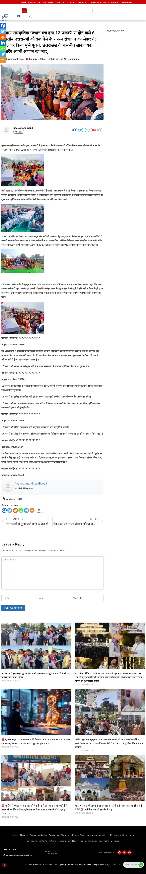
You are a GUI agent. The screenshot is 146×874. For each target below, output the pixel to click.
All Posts (19, 132)
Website (77, 598)
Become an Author (45, 2)
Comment (9, 559)
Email (41, 598)
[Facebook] (4, 510)
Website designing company (97, 864)
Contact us (59, 2)
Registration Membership (121, 2)
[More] (32, 510)
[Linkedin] (3, 43)
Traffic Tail (115, 864)
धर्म (69, 841)
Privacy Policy (83, 2)
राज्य (81, 841)
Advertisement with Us (100, 2)
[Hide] (1, 65)
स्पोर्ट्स (106, 841)
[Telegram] (26, 510)
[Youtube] (129, 852)
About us (32, 2)
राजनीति (63, 841)
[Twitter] (9, 510)
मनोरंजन (52, 841)
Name (6, 598)
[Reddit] (15, 510)
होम (28, 841)
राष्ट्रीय (34, 841)
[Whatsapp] (20, 510)
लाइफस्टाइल (92, 841)
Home (23, 2)
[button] (24, 10)
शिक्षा (101, 841)
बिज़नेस (75, 841)
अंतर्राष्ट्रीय (43, 841)
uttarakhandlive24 (36, 483)
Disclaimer (70, 2)
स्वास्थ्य (116, 841)
